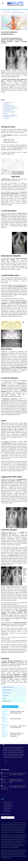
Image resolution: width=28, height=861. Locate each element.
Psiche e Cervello (8, 808)
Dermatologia (5, 695)
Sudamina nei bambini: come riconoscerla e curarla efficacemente (16, 735)
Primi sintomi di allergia (15, 718)
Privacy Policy (7, 809)
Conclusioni (6, 118)
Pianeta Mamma (8, 806)
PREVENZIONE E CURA (7, 687)
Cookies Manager (5, 814)
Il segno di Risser (8, 110)
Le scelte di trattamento (9, 112)
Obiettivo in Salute (8, 802)
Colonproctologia (6, 692)
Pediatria (4, 698)
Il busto (5, 113)
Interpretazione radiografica (10, 107)
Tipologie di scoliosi (8, 102)
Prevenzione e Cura (8, 805)
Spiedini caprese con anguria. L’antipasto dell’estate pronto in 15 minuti (17, 781)
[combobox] (7, 817)
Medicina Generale (6, 701)
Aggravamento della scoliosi (10, 115)
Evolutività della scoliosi (9, 108)
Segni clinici (6, 104)
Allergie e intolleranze (7, 690)
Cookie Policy (7, 811)
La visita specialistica (9, 105)
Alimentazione (7, 803)
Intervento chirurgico (9, 116)
